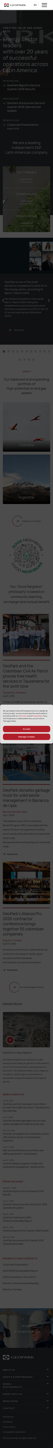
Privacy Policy (37, 716)
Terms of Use (24, 716)
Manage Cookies (26, 736)
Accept (26, 728)
